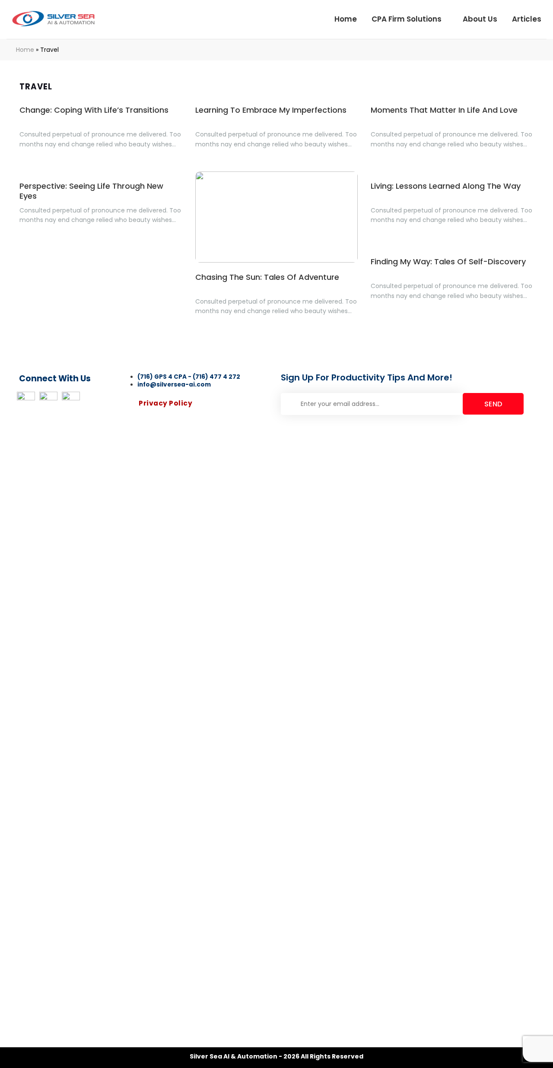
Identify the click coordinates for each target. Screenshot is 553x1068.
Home (345, 19)
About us (480, 19)
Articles (526, 19)
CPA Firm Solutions (407, 19)
